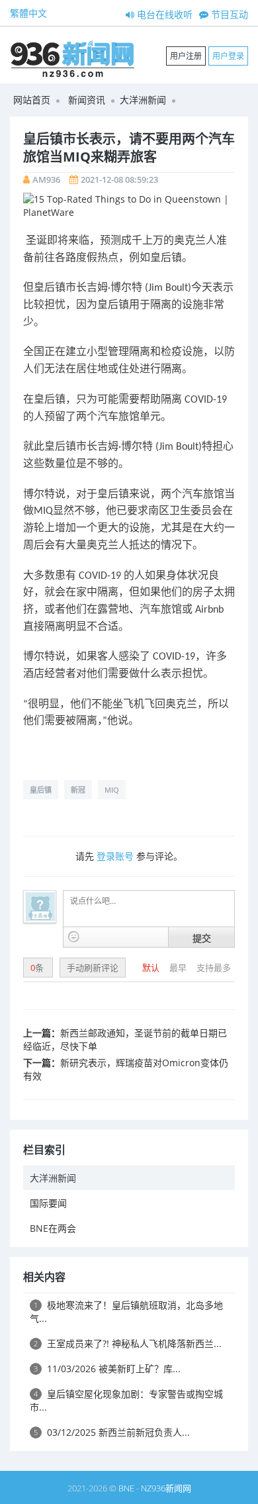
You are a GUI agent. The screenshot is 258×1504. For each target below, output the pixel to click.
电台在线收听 (163, 14)
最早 (179, 968)
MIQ (112, 790)
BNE (126, 1488)
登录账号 (115, 856)
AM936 (46, 179)
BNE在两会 (53, 1228)
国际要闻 (48, 1203)
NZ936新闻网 (166, 1488)
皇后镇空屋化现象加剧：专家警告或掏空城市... (126, 1400)
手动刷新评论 (92, 968)
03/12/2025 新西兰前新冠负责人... (112, 1432)
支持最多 (213, 968)
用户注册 (186, 56)
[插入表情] (73, 936)
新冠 (78, 790)
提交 (202, 937)
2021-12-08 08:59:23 (119, 179)
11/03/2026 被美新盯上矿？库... (107, 1368)
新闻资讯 (86, 99)
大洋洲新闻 (143, 99)
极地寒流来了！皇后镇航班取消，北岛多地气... (126, 1312)
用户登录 (228, 56)
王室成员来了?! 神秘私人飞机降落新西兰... (128, 1343)
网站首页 (31, 99)
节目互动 (228, 14)
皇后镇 (41, 790)
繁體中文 (28, 13)
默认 (151, 968)
